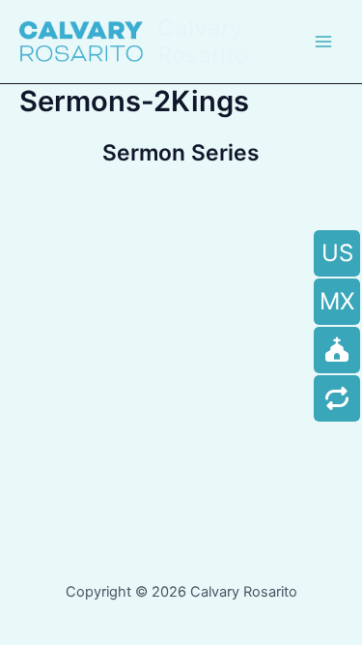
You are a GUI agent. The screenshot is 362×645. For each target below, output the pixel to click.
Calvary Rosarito (202, 41)
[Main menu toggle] (323, 41)
